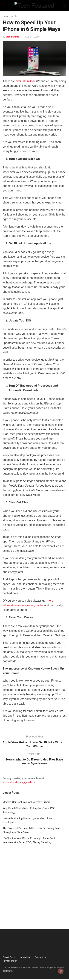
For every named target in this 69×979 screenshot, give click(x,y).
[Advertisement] (34, 883)
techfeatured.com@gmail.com (19, 782)
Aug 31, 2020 (32, 36)
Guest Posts (9, 957)
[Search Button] (64, 5)
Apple (14, 16)
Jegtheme (7, 970)
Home (5, 16)
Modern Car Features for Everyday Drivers (26, 802)
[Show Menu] (4, 5)
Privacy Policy (10, 960)
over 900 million (26, 81)
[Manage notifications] (61, 971)
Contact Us (40, 957)
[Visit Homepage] (34, 5)
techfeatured (12, 36)
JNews (13, 967)
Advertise (25, 957)
